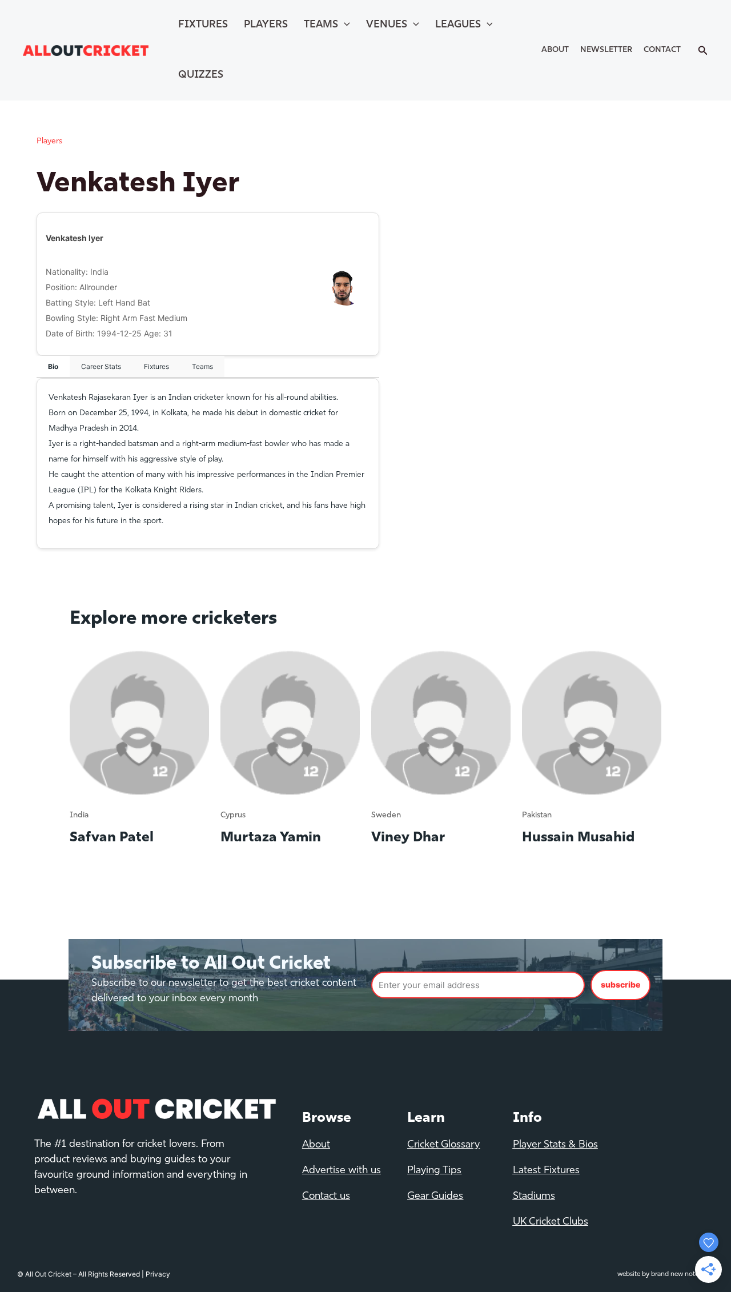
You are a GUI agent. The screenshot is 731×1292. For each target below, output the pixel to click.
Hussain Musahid (578, 838)
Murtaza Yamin (270, 838)
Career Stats (101, 366)
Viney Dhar (408, 838)
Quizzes (200, 75)
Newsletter (606, 50)
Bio (53, 366)
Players (266, 25)
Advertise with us (341, 1171)
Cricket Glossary (443, 1145)
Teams (321, 25)
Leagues (458, 25)
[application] (344, 25)
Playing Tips (434, 1171)
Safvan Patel (112, 838)
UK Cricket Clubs (550, 1222)
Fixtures (203, 25)
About (555, 50)
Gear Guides (435, 1196)
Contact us (326, 1196)
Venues (386, 25)
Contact (662, 50)
